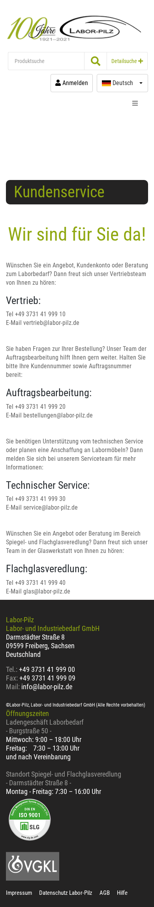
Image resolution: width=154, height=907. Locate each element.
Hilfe (122, 892)
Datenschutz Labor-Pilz (65, 892)
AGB (105, 892)
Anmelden (74, 83)
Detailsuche (124, 61)
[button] (122, 83)
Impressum (19, 892)
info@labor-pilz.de (46, 687)
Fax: (12, 678)
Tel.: (12, 669)
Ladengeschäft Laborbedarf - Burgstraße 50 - (45, 726)
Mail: (13, 687)
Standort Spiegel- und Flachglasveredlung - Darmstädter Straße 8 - (63, 778)
